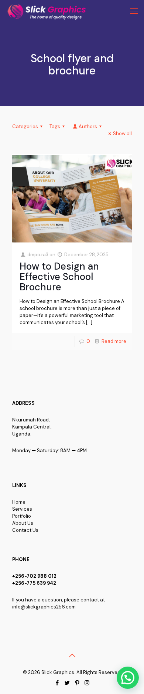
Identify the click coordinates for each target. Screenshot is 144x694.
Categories (25, 126)
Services (22, 509)
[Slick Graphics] (48, 11)
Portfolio (21, 516)
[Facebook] (57, 683)
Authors (88, 126)
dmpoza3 (37, 254)
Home (18, 502)
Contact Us (25, 530)
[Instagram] (87, 683)
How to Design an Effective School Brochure (59, 276)
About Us (22, 523)
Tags (54, 126)
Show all (122, 133)
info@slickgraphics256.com (44, 607)
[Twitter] (67, 683)
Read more (114, 341)
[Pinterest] (77, 683)
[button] (128, 678)
